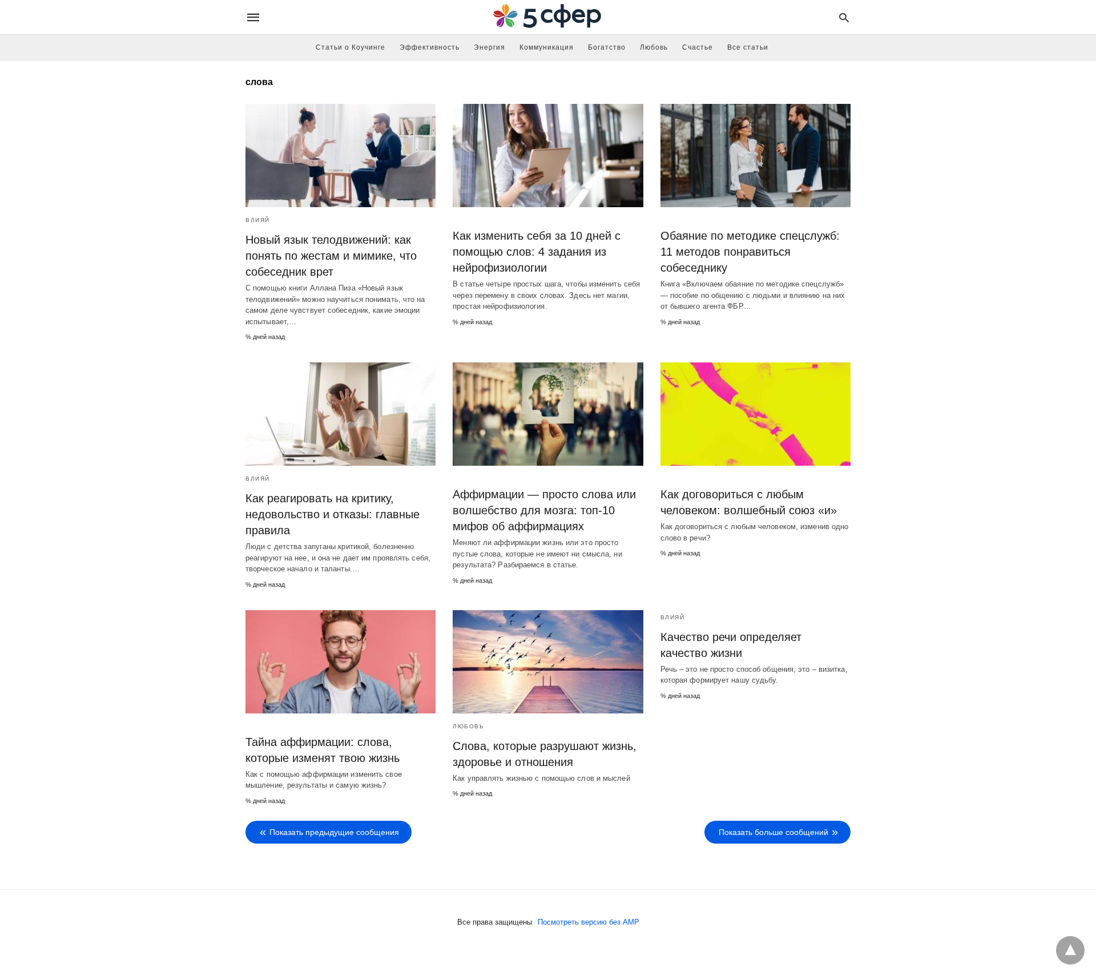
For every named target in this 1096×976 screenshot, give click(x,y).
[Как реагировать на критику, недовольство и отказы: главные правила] (340, 414)
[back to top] (1070, 950)
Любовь (654, 47)
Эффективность (430, 47)
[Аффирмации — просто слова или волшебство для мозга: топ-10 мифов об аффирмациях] (548, 414)
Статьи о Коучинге (350, 47)
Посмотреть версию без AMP (588, 922)
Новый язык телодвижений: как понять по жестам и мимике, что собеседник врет (331, 255)
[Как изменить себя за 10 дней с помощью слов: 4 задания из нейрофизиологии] (548, 155)
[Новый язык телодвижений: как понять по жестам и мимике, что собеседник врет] (340, 155)
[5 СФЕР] (547, 17)
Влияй (257, 220)
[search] (844, 17)
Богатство (607, 47)
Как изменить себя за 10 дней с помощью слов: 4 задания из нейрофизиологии (536, 251)
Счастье (697, 47)
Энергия (489, 47)
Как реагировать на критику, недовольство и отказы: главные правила (332, 514)
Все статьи (747, 47)
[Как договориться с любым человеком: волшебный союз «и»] (755, 414)
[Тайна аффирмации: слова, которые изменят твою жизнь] (340, 661)
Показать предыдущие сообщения (334, 832)
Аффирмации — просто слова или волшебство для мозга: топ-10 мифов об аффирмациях (544, 510)
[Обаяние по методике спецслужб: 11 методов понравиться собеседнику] (755, 155)
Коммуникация (546, 47)
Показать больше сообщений (773, 832)
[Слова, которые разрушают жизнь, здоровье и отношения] (548, 661)
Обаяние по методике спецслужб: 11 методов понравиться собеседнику (750, 251)
